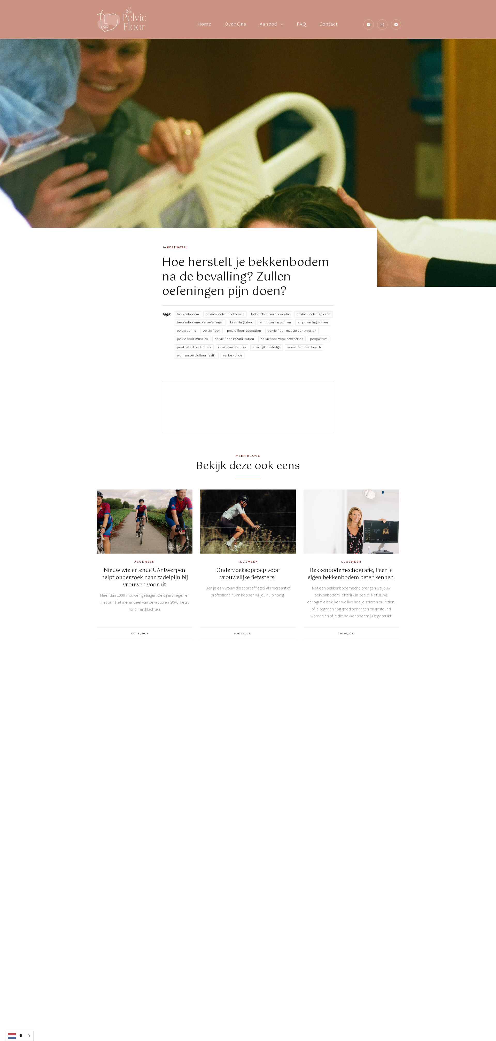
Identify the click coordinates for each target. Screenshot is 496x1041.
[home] (121, 19)
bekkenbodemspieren (313, 314)
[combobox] (19, 1036)
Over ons (235, 24)
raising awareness (232, 347)
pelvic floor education (244, 330)
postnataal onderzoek (194, 347)
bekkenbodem (188, 314)
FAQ (301, 24)
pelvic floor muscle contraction (292, 330)
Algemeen (144, 562)
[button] (271, 19)
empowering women (275, 322)
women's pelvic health (304, 347)
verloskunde (232, 355)
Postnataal (177, 247)
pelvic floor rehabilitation (234, 339)
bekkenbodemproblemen (225, 314)
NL (20, 1036)
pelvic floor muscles (192, 339)
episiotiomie (186, 330)
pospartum (319, 339)
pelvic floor (211, 330)
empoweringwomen (313, 322)
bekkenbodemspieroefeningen (200, 322)
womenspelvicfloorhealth (196, 355)
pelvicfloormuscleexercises (282, 339)
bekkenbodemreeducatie (270, 314)
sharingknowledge (267, 347)
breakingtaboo (241, 322)
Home (204, 24)
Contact (329, 24)
